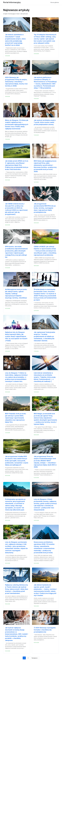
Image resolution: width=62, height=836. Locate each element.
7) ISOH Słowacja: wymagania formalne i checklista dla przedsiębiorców (44, 630)
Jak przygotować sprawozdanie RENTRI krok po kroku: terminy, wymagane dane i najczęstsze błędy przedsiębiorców (45, 208)
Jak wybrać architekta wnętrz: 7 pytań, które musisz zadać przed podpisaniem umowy (45, 122)
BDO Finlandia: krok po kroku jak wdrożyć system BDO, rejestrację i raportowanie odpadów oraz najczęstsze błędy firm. (15, 418)
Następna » (35, 658)
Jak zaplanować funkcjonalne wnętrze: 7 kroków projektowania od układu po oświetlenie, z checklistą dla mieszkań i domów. (44, 336)
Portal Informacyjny (12, 2)
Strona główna (54, 2)
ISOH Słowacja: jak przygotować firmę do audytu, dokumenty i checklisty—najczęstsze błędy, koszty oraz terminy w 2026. (16, 82)
